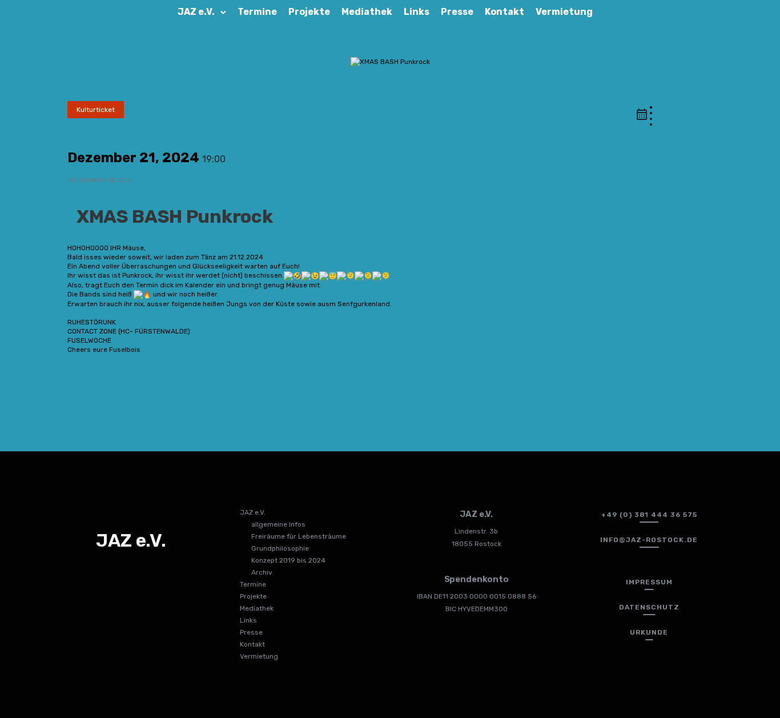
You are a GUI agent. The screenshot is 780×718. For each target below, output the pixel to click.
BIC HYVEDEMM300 (476, 609)
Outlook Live (693, 124)
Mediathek (366, 11)
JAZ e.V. (196, 11)
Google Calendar (685, 113)
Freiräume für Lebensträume (298, 536)
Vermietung (564, 11)
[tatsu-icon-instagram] (113, 575)
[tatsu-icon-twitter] (132, 575)
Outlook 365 (693, 118)
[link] (103, 313)
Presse (457, 11)
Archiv (261, 572)
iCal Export (695, 107)
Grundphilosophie (280, 548)
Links (416, 11)
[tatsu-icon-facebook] (95, 575)
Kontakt (504, 11)
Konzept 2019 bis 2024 (288, 560)
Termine (257, 11)
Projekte (309, 11)
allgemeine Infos (278, 524)
